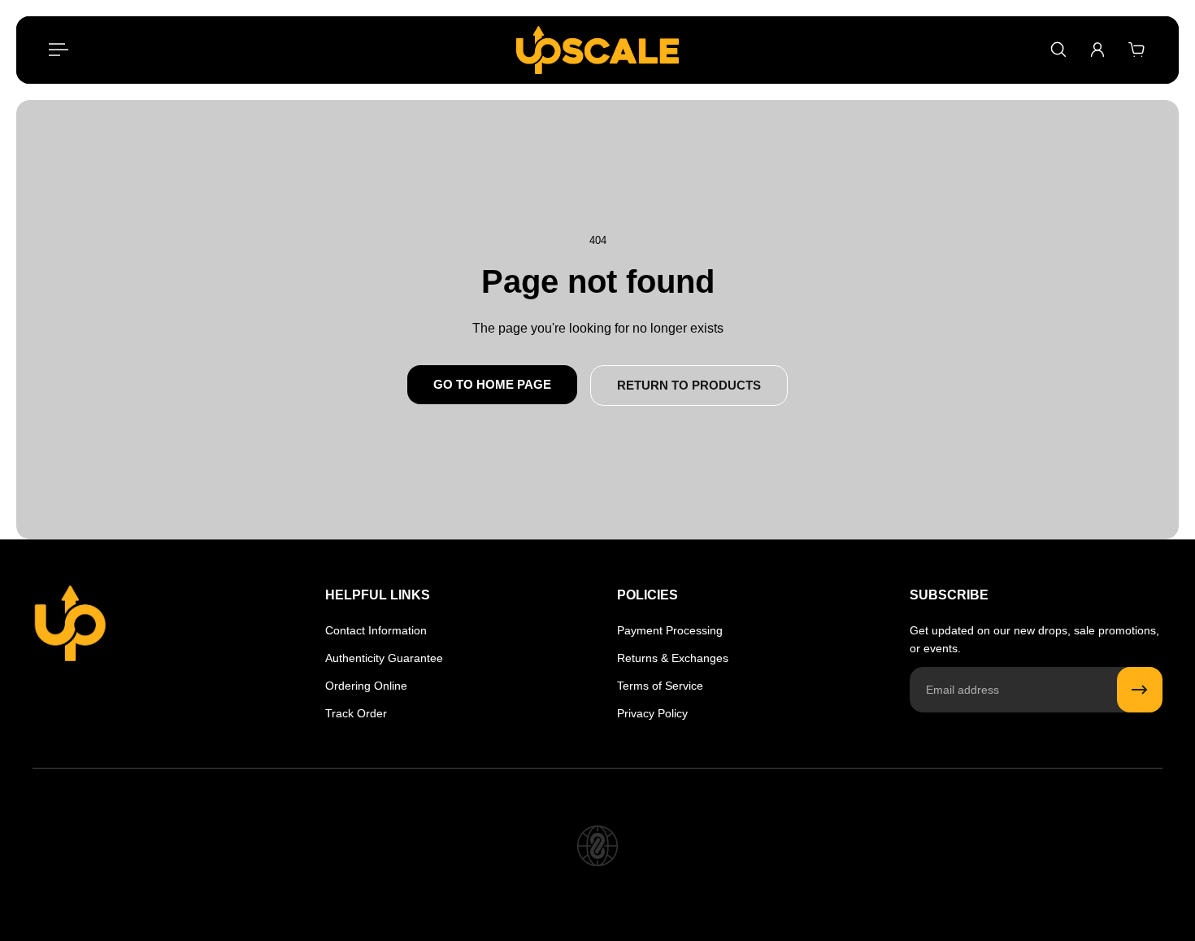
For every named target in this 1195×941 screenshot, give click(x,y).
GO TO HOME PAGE (492, 384)
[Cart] (1136, 50)
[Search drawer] (1058, 50)
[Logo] (597, 50)
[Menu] (58, 49)
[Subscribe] (1139, 689)
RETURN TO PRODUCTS (689, 385)
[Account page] (1097, 50)
